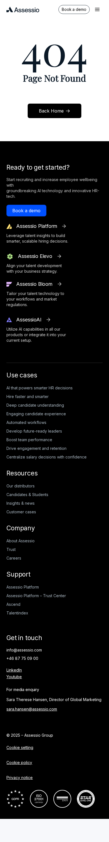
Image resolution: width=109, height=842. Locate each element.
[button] (97, 9)
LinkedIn (14, 670)
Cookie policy (19, 762)
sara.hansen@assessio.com (31, 709)
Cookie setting (19, 747)
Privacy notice (19, 777)
